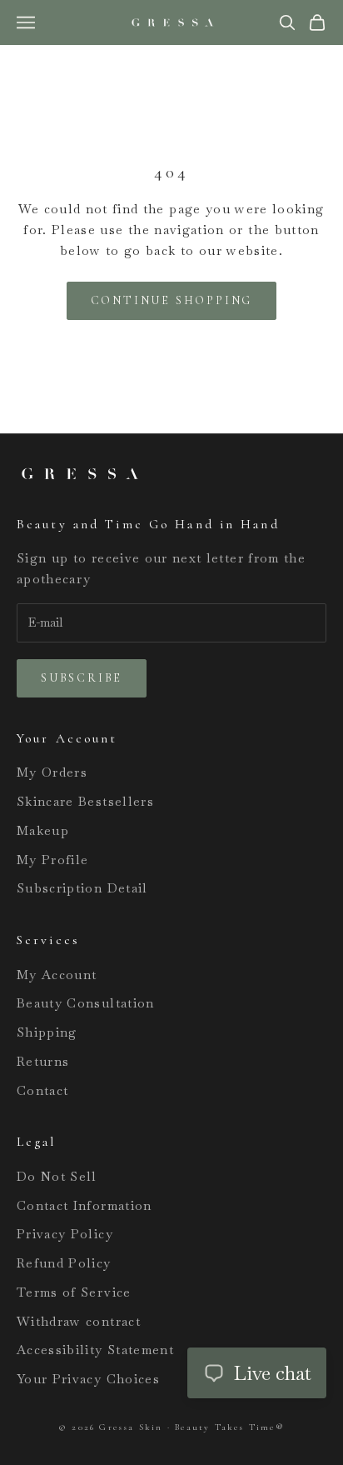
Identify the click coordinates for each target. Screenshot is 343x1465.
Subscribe (81, 678)
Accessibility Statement (95, 1350)
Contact (42, 1090)
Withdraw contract (79, 1321)
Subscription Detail (82, 888)
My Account (57, 974)
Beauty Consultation (86, 1003)
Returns (43, 1061)
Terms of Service (74, 1292)
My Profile (53, 860)
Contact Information (84, 1205)
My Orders (52, 772)
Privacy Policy (65, 1234)
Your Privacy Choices (88, 1379)
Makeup (43, 830)
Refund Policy (64, 1263)
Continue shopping (172, 300)
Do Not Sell (57, 1176)
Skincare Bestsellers (85, 801)
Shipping (47, 1032)
